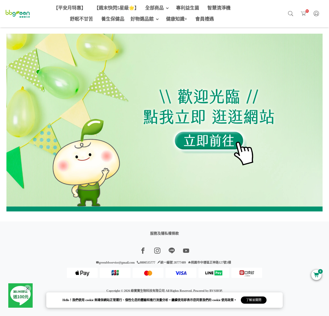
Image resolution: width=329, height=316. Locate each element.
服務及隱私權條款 (164, 233)
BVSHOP (215, 291)
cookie (89, 300)
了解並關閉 (253, 300)
